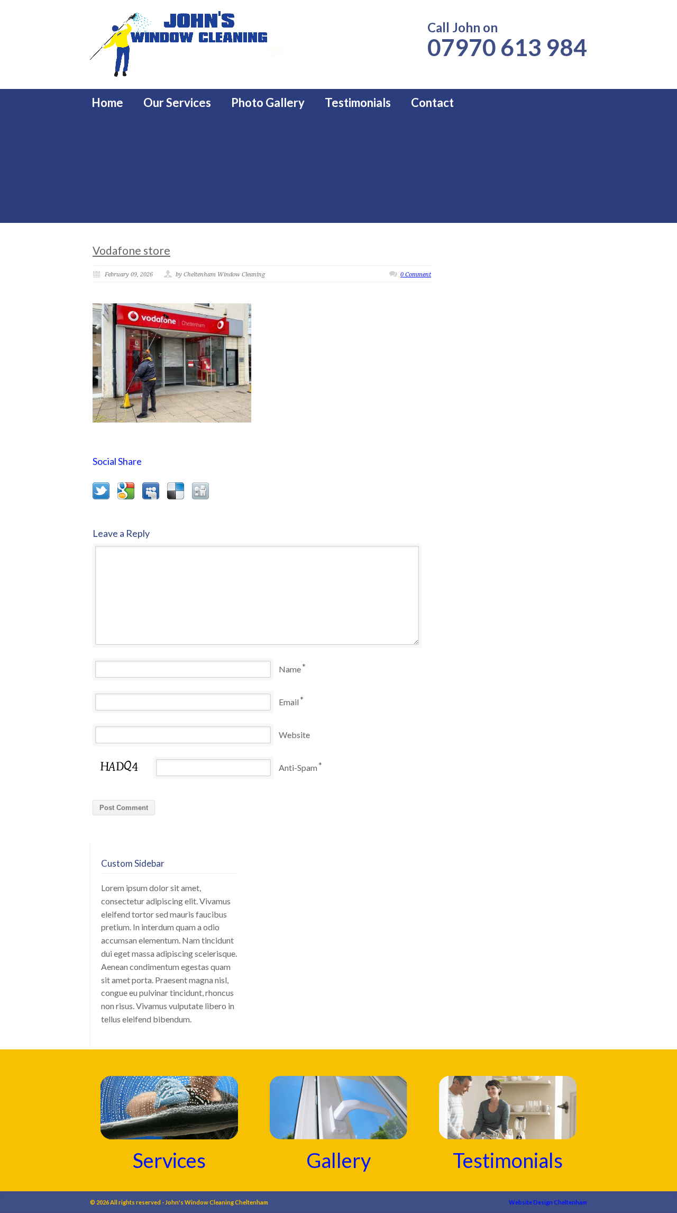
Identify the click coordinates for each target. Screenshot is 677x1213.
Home (107, 102)
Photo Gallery (268, 102)
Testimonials (358, 102)
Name (290, 669)
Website (294, 735)
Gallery (338, 1160)
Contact (432, 102)
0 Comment (415, 274)
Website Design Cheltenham (548, 1202)
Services (169, 1160)
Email (289, 702)
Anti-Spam (298, 767)
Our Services (177, 102)
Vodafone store (131, 250)
